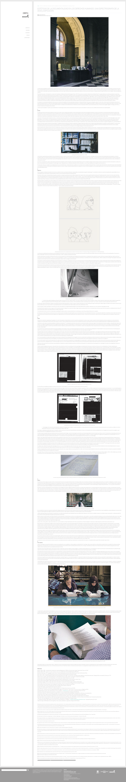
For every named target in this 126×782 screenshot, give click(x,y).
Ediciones (27, 30)
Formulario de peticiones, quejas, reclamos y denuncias (72, 778)
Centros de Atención (67, 774)
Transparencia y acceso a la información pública (70, 777)
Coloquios (27, 32)
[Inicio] (25, 14)
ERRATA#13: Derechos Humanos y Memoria (46, 15)
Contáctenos (26, 37)
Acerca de (27, 27)
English (28, 35)
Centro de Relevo (66, 779)
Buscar (3, 770)
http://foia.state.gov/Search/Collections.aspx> (78, 699)
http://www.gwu (65, 690)
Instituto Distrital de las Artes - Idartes (70, 771)
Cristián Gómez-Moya (42, 14)
